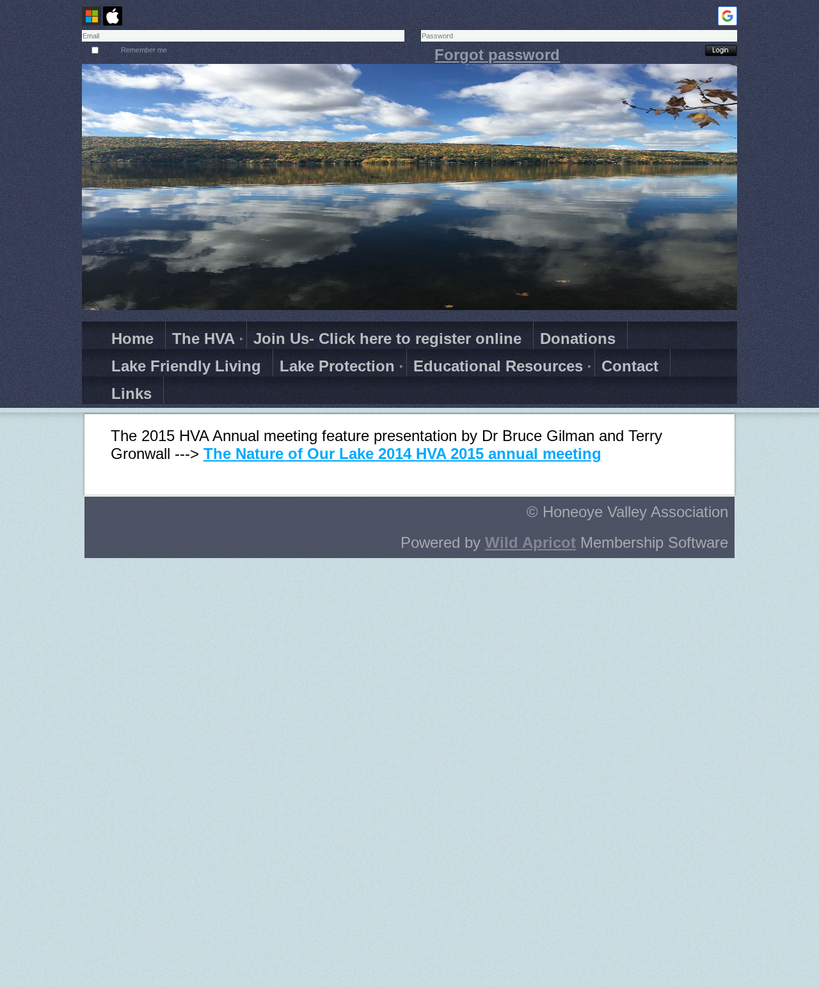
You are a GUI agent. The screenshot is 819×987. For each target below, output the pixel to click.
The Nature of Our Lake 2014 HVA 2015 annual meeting (402, 453)
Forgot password (497, 54)
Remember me (144, 50)
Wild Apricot (530, 542)
